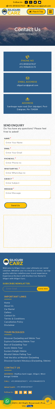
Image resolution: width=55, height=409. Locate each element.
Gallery (7, 312)
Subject (9, 178)
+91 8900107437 (17, 6)
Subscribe (43, 289)
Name (7, 138)
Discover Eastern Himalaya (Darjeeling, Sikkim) (27, 361)
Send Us (15, 205)
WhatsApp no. (12, 168)
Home (21, 33)
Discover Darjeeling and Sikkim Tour (22, 338)
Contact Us (9, 315)
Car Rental (9, 309)
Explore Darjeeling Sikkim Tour (19, 341)
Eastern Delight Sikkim (15, 351)
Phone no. (10, 158)
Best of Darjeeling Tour (15, 344)
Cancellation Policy (13, 322)
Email (7, 148)
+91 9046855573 (27, 67)
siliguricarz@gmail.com (40, 6)
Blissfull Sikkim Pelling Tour (17, 354)
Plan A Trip (37, 11)
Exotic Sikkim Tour (13, 348)
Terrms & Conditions (14, 318)
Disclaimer (9, 325)
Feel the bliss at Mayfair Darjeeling (21, 357)
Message (9, 188)
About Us (8, 306)
